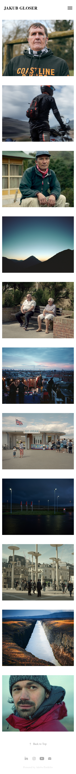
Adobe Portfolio (44, 767)
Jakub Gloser (20, 8)
